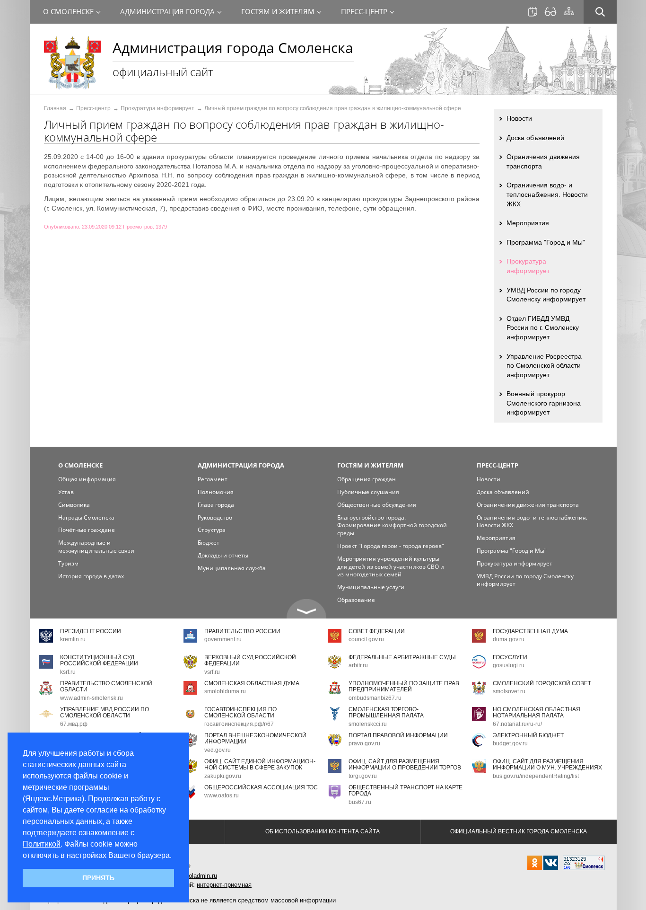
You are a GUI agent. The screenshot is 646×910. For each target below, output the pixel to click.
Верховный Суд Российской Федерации (250, 660)
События (532, 12)
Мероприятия (527, 223)
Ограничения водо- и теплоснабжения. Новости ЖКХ (547, 194)
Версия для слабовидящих (550, 12)
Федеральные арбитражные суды (402, 657)
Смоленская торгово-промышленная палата (386, 712)
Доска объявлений (535, 137)
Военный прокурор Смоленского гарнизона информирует (543, 403)
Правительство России (242, 631)
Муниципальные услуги (370, 587)
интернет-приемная (224, 884)
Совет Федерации (377, 631)
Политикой (42, 844)
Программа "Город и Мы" (545, 242)
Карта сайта (569, 11)
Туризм (68, 563)
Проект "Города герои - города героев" (390, 546)
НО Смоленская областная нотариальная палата (536, 712)
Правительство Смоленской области (106, 686)
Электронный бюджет (528, 735)
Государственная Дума (530, 631)
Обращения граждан (366, 479)
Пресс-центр (93, 108)
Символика (74, 505)
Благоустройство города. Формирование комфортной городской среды (392, 525)
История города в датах (91, 576)
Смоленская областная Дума (251, 683)
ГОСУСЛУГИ (510, 657)
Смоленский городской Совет (542, 683)
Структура (212, 530)
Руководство (215, 517)
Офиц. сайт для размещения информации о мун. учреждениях (547, 764)
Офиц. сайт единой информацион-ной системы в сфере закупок (259, 764)
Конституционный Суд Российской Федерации (99, 660)
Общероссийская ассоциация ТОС (261, 787)
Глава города (216, 505)
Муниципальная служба (232, 568)
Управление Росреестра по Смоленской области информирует (544, 366)
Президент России (90, 631)
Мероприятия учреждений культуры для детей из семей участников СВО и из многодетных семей (390, 567)
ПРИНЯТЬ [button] (98, 878)
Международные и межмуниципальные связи (96, 547)
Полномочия (216, 492)
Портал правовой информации (398, 735)
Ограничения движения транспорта (543, 161)
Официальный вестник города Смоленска (518, 831)
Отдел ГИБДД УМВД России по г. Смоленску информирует (542, 328)
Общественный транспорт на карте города (406, 790)
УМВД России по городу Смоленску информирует (545, 294)
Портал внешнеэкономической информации (255, 738)
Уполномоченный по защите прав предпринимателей (404, 686)
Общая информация (87, 479)
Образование (356, 600)
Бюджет (208, 543)
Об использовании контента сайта (322, 831)
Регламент (212, 479)
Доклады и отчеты (223, 555)
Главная (55, 108)
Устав (66, 492)
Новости (519, 118)
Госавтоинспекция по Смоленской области (240, 712)
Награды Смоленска (86, 517)
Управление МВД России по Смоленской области (104, 712)
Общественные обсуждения (376, 505)
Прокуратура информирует (157, 108)
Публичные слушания (368, 492)
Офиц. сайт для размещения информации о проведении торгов (405, 764)
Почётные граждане (86, 530)
